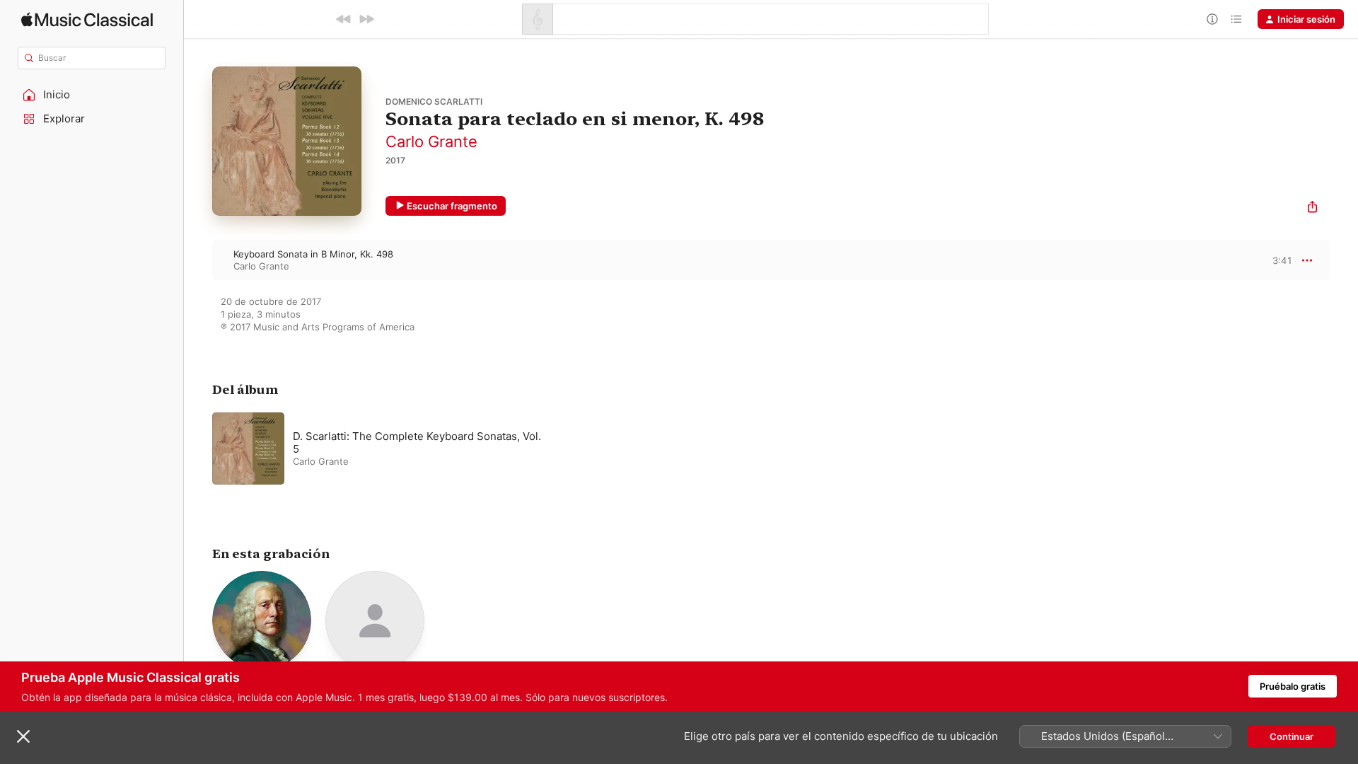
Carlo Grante (431, 141)
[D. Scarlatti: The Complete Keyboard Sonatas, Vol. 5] (389, 448)
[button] (92, 94)
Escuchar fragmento (452, 206)
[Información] (1212, 19)
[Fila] (1236, 19)
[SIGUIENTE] (366, 19)
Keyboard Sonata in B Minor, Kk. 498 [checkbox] (313, 254)
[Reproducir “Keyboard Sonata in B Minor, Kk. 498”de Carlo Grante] (198, 259)
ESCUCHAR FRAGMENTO (1270, 260)
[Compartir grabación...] (1312, 208)
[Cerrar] (23, 736)
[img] (87, 19)
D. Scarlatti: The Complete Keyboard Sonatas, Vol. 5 (417, 442)
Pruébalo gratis (1292, 686)
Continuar (1291, 736)
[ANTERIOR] (343, 19)
